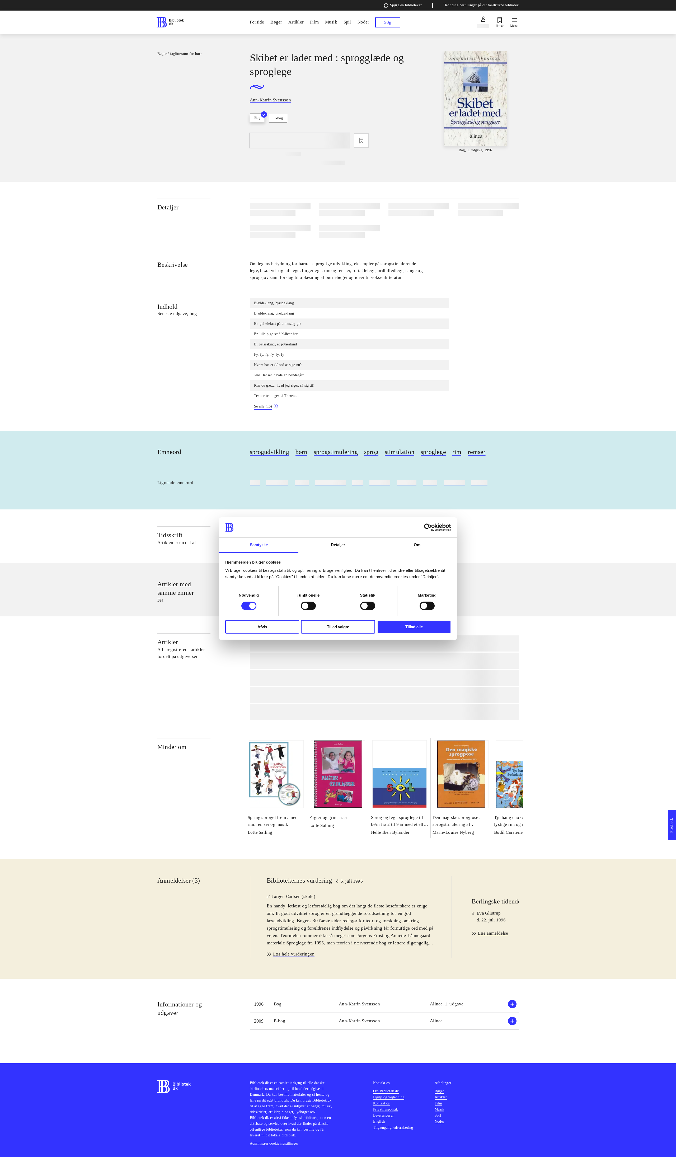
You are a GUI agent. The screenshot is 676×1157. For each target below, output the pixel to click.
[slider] (475, 102)
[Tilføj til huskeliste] (361, 140)
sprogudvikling (269, 451)
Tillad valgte (338, 627)
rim (457, 451)
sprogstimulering (336, 451)
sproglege (433, 451)
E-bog (278, 118)
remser (476, 451)
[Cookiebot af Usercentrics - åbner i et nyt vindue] (428, 527)
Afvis (262, 627)
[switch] (308, 606)
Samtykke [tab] (259, 544)
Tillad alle (414, 627)
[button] (384, 1004)
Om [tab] (417, 544)
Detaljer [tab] (338, 544)
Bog (257, 118)
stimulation (399, 451)
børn (301, 451)
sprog (371, 451)
